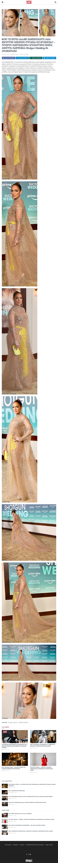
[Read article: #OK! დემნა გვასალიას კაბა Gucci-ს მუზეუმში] (5, 815)
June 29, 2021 (12, 804)
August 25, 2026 (5, 770)
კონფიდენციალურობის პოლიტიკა (35, 844)
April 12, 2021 (12, 787)
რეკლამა (22, 844)
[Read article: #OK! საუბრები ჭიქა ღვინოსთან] (5, 792)
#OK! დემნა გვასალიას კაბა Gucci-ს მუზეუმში (20, 813)
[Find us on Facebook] (26, 854)
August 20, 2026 (34, 772)
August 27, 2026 (12, 815)
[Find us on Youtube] (30, 854)
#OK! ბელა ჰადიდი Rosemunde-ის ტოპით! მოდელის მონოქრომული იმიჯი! (27, 802)
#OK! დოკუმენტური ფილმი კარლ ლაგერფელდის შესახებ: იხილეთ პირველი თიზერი (30, 796)
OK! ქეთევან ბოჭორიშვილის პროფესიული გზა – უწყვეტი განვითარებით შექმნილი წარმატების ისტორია (15, 746)
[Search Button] (55, 2)
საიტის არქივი (49, 844)
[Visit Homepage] (28, 2)
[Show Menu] (2, 2)
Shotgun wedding (12, 722)
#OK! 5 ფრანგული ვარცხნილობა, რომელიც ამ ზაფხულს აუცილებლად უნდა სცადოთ (31, 831)
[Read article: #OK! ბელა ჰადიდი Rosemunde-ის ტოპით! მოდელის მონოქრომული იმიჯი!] (5, 804)
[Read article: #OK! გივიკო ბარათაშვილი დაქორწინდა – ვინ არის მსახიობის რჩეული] (5, 827)
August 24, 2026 (5, 749)
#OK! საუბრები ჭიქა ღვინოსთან (17, 790)
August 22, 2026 (34, 748)
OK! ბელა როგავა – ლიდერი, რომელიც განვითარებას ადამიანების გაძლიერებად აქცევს (41, 769)
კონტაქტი (15, 844)
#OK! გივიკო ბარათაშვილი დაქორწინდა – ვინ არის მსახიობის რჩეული (27, 825)
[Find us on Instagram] (28, 854)
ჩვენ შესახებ (8, 844)
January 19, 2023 (5, 54)
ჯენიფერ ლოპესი (23, 722)
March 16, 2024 (12, 798)
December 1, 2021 (13, 792)
